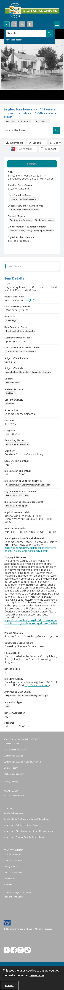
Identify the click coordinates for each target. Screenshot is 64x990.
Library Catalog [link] (11, 781)
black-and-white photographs (24, 199)
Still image (11, 320)
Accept (9, 985)
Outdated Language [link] (13, 756)
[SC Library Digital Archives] (32, 11)
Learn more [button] (37, 975)
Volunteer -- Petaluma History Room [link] (21, 825)
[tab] (32, 164)
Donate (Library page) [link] (14, 813)
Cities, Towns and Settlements (24, 209)
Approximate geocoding (17, 444)
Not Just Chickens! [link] (13, 872)
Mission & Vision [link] (11, 743)
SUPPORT (8, 808)
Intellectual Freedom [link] (14, 774)
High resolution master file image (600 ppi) (26, 695)
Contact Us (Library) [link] (13, 860)
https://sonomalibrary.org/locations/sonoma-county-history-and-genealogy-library (30, 549)
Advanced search (14, 40)
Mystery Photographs (16, 506)
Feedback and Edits (13, 897)
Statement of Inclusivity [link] (15, 749)
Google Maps (31, 300)
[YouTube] (7, 950)
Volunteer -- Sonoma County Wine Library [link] (24, 837)
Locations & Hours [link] (12, 854)
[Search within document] (56, 130)
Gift (8, 706)
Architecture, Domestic (21, 220)
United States (12, 382)
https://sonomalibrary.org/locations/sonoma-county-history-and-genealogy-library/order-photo (30, 623)
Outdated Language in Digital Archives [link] (22, 762)
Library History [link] (11, 768)
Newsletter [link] (9, 878)
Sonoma (10, 403)
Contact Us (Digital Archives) (17, 892)
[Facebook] (13, 950)
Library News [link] (10, 866)
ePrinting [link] (8, 884)
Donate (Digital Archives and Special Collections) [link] (26, 819)
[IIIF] (13, 149)
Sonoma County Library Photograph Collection (27, 121)
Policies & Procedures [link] (14, 795)
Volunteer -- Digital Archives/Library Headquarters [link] (28, 831)
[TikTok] (27, 950)
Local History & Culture (17, 495)
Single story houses (44, 220)
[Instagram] (20, 950)
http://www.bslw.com (37, 685)
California (10, 393)
